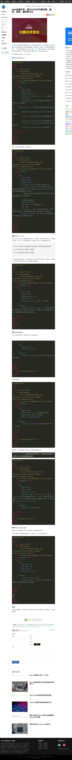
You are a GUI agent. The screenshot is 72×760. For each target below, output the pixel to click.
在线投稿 (45, 744)
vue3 (70, 114)
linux (67, 126)
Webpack (3, 27)
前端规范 (28, 1)
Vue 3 (67, 119)
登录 (66, 1)
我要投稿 (6, 52)
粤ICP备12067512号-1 (36, 758)
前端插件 (7, 1)
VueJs (6, 19)
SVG (67, 114)
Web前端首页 (16, 6)
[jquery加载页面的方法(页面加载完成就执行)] (20, 686)
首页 (2, 1)
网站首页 (3, 11)
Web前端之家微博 (64, 745)
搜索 (63, 1)
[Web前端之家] (3, 8)
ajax (7, 27)
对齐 (25, 147)
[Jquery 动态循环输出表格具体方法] (20, 707)
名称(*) (31, 636)
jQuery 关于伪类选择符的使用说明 (40, 695)
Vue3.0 (6, 21)
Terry (24, 624)
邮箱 (31, 638)
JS (71, 109)
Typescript (3, 22)
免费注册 (45, 748)
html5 (67, 111)
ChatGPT (68, 116)
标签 (49, 1)
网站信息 (45, 743)
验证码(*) (32, 644)
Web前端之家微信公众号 (59, 745)
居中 (23, 147)
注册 (70, 1)
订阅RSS (45, 746)
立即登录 (40, 748)
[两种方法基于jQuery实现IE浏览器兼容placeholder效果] (20, 715)
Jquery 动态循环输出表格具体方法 (40, 702)
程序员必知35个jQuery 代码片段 (40, 724)
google (67, 128)
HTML (21, 6)
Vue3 (71, 111)
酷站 (33, 1)
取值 (18, 259)
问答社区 (43, 1)
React (2, 21)
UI (37, 1)
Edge (70, 133)
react (67, 121)
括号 (29, 238)
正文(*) (13, 647)
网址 (31, 641)
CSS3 (21, 609)
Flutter (2, 29)
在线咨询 (40, 746)
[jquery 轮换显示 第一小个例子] (20, 674)
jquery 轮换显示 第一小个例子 (39, 675)
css (70, 121)
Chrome (67, 124)
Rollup (2, 26)
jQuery (2, 19)
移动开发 (21, 1)
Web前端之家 (30, 624)
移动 (13, 58)
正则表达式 (3, 24)
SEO (2, 40)
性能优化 (14, 1)
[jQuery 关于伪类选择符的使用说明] (20, 695)
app (66, 133)
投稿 (54, 1)
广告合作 (40, 744)
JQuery (67, 109)
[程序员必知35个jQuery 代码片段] (20, 728)
